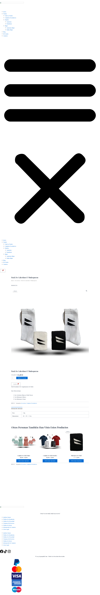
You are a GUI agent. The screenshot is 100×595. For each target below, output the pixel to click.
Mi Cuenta (5, 34)
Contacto (5, 36)
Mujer (6, 26)
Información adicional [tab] (16, 408)
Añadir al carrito (22, 378)
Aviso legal (6, 529)
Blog (4, 32)
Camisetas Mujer (11, 28)
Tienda (5, 14)
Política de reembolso (8, 519)
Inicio (4, 12)
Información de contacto (9, 527)
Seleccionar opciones (23, 461)
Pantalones (9, 24)
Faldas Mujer (10, 30)
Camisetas (9, 22)
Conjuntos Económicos (10, 18)
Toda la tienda (9, 16)
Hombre (7, 20)
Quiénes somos (7, 517)
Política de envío (7, 525)
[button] (50, 139)
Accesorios (17, 280)
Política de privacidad (8, 521)
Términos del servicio (8, 523)
